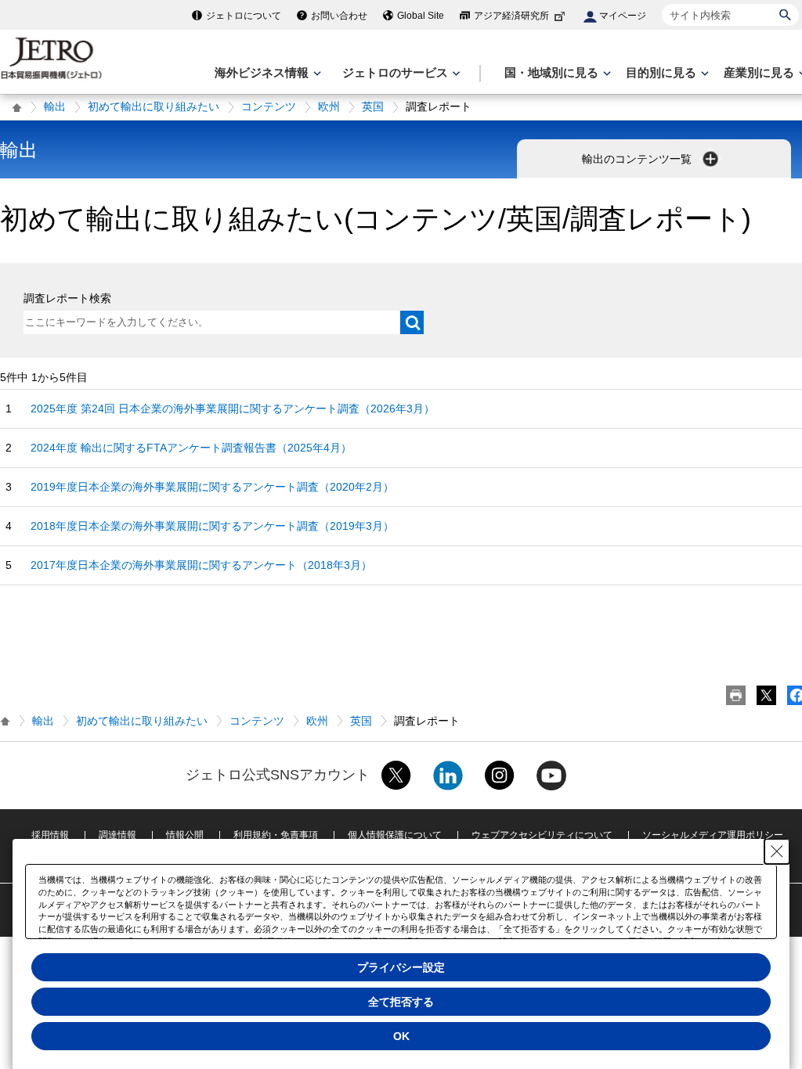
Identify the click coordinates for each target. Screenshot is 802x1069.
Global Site (420, 15)
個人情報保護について (395, 835)
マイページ (622, 15)
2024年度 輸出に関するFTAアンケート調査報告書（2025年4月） (191, 447)
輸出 (55, 106)
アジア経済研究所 (511, 15)
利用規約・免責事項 (275, 835)
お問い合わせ (339, 15)
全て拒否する (401, 1001)
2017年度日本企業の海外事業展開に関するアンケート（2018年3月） (201, 565)
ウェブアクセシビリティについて (541, 835)
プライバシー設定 (401, 967)
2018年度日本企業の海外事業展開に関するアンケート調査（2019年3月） (212, 526)
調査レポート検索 (67, 298)
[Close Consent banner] (776, 851)
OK (401, 1036)
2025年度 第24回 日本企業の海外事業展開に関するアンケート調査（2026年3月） (233, 408)
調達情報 (117, 835)
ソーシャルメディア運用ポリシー (712, 835)
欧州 (329, 106)
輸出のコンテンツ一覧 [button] (638, 159)
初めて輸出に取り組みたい (153, 106)
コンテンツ (268, 106)
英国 (373, 106)
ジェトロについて (243, 15)
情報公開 (185, 835)
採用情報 (50, 835)
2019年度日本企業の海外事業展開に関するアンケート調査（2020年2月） (212, 487)
